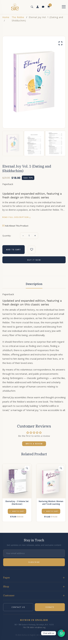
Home (5, 17)
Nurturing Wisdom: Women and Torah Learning (51, 502)
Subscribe (34, 562)
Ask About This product (16, 225)
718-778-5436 (28, 627)
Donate (50, 607)
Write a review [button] (34, 444)
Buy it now (34, 260)
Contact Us (18, 607)
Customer (9, 595)
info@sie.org (40, 627)
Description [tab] (34, 284)
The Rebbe (18, 17)
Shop (6, 586)
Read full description (15, 217)
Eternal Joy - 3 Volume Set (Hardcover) (17, 502)
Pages (6, 577)
